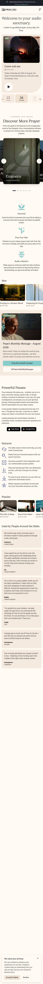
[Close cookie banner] (38, 958)
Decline (26, 977)
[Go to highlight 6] (29, 190)
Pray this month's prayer (22, 363)
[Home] (9, 9)
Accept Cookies (12, 977)
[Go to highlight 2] (18, 190)
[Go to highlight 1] (14, 190)
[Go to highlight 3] (21, 190)
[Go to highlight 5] (26, 190)
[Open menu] (40, 10)
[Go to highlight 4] (24, 190)
